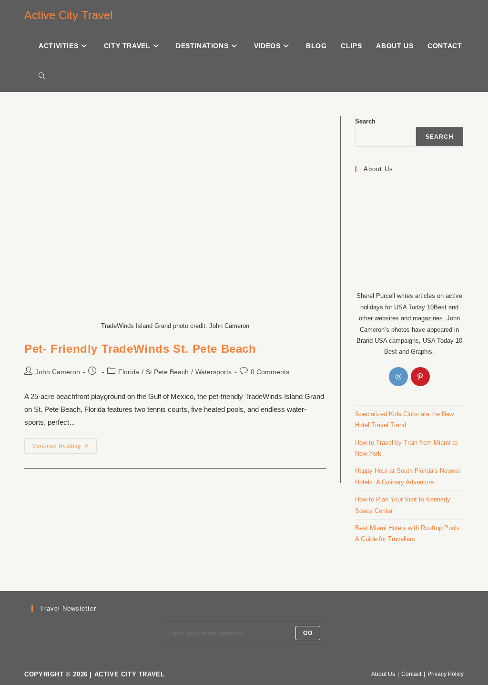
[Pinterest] (420, 376)
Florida (128, 372)
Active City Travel (68, 15)
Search (365, 121)
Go (308, 633)
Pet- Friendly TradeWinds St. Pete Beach (140, 348)
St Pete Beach (167, 372)
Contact (411, 674)
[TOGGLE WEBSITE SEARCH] (41, 76)
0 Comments (270, 372)
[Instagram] (398, 376)
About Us (383, 674)
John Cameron (57, 372)
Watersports (213, 372)
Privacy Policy (445, 674)
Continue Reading (64, 443)
